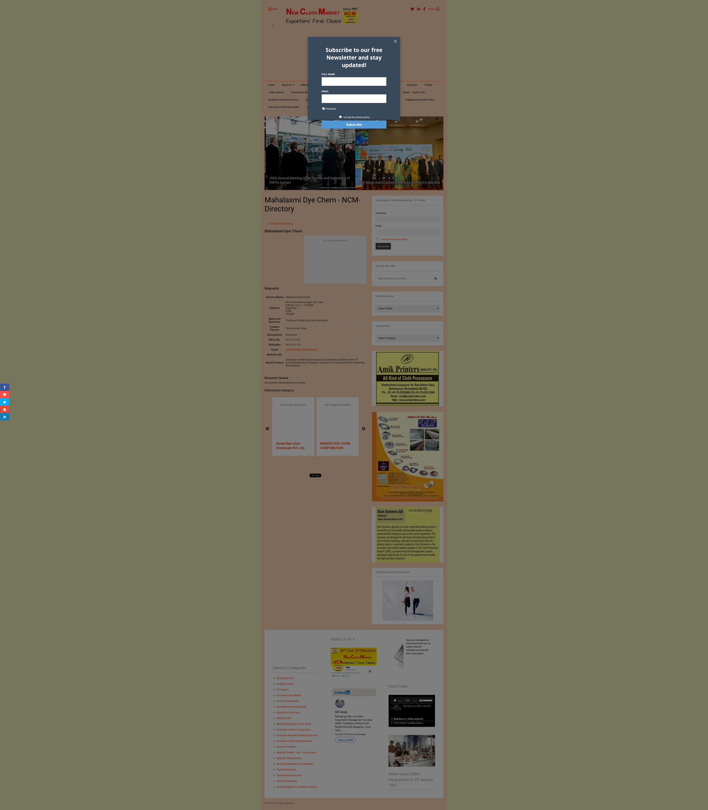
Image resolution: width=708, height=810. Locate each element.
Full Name (328, 74)
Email (325, 91)
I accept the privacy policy (356, 117)
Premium (330, 108)
